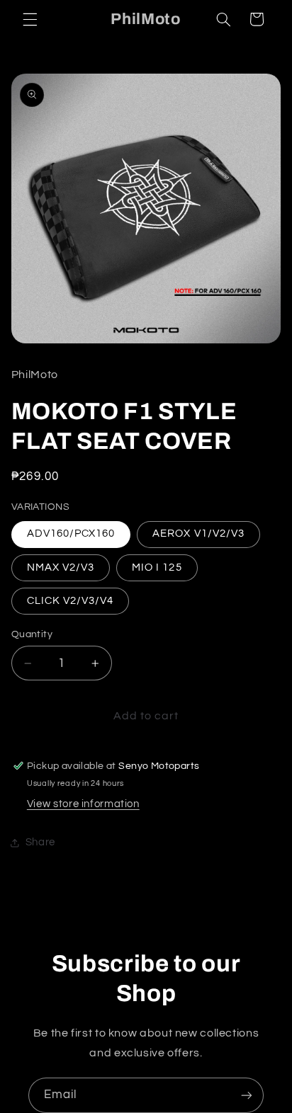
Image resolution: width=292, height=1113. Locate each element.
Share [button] (40, 842)
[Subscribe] (246, 1095)
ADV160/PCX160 (71, 533)
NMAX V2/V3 (61, 567)
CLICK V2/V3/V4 (70, 600)
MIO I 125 (156, 567)
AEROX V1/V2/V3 (198, 533)
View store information (83, 804)
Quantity (31, 634)
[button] (29, 19)
